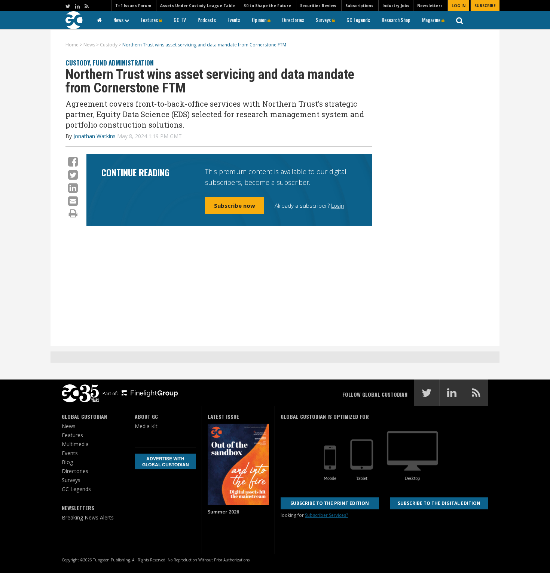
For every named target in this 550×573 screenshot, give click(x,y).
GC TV (180, 20)
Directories (293, 20)
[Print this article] (73, 213)
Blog (67, 462)
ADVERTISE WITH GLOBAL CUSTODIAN (165, 461)
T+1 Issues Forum (133, 5)
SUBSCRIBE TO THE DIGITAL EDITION (439, 503)
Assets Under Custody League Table (197, 5)
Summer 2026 (223, 512)
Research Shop (396, 20)
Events (233, 20)
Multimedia (75, 444)
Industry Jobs (395, 5)
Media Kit (146, 426)
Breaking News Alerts (88, 517)
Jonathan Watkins (94, 136)
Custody (77, 62)
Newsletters (430, 5)
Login (337, 205)
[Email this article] (73, 200)
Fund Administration (123, 62)
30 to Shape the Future (267, 5)
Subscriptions (359, 5)
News (119, 20)
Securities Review (318, 5)
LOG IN (458, 5)
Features (150, 20)
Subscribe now (234, 205)
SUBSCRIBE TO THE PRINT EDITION (329, 503)
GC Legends (358, 20)
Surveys (324, 20)
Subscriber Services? (326, 515)
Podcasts (207, 20)
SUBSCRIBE (485, 5)
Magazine (431, 20)
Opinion (260, 20)
